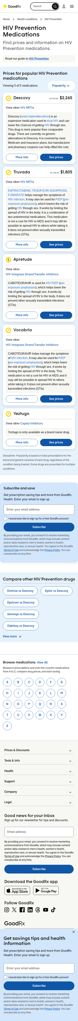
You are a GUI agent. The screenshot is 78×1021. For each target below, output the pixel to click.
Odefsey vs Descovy (20, 626)
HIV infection (16, 199)
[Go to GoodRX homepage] (12, 6)
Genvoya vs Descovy (21, 614)
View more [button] (10, 636)
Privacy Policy (52, 550)
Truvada (21, 172)
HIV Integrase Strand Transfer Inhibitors (32, 274)
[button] (44, 6)
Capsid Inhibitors (31, 423)
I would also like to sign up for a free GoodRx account (38, 518)
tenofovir (43, 116)
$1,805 (66, 172)
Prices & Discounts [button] (17, 750)
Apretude (22, 259)
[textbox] (39, 509)
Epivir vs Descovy (56, 591)
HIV (47, 125)
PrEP (59, 199)
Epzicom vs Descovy (20, 602)
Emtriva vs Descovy (20, 591)
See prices (56, 157)
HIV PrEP (52, 283)
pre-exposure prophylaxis (25, 362)
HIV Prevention (53, 19)
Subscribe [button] (39, 527)
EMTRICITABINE (19, 190)
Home (6, 19)
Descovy (21, 98)
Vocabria (22, 330)
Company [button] (10, 792)
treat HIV (52, 120)
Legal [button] (8, 802)
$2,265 (66, 98)
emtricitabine (29, 116)
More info (22, 157)
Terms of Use (11, 550)
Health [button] (8, 771)
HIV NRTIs (27, 108)
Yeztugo (21, 413)
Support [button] (9, 781)
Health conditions (27, 19)
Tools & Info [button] (12, 760)
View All (42, 662)
